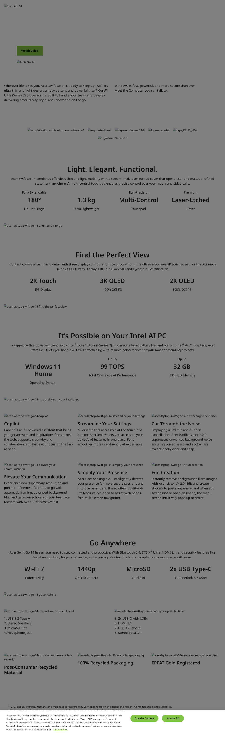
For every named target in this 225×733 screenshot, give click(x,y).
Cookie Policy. (61, 729)
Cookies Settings (144, 718)
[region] (112, 721)
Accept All (173, 718)
